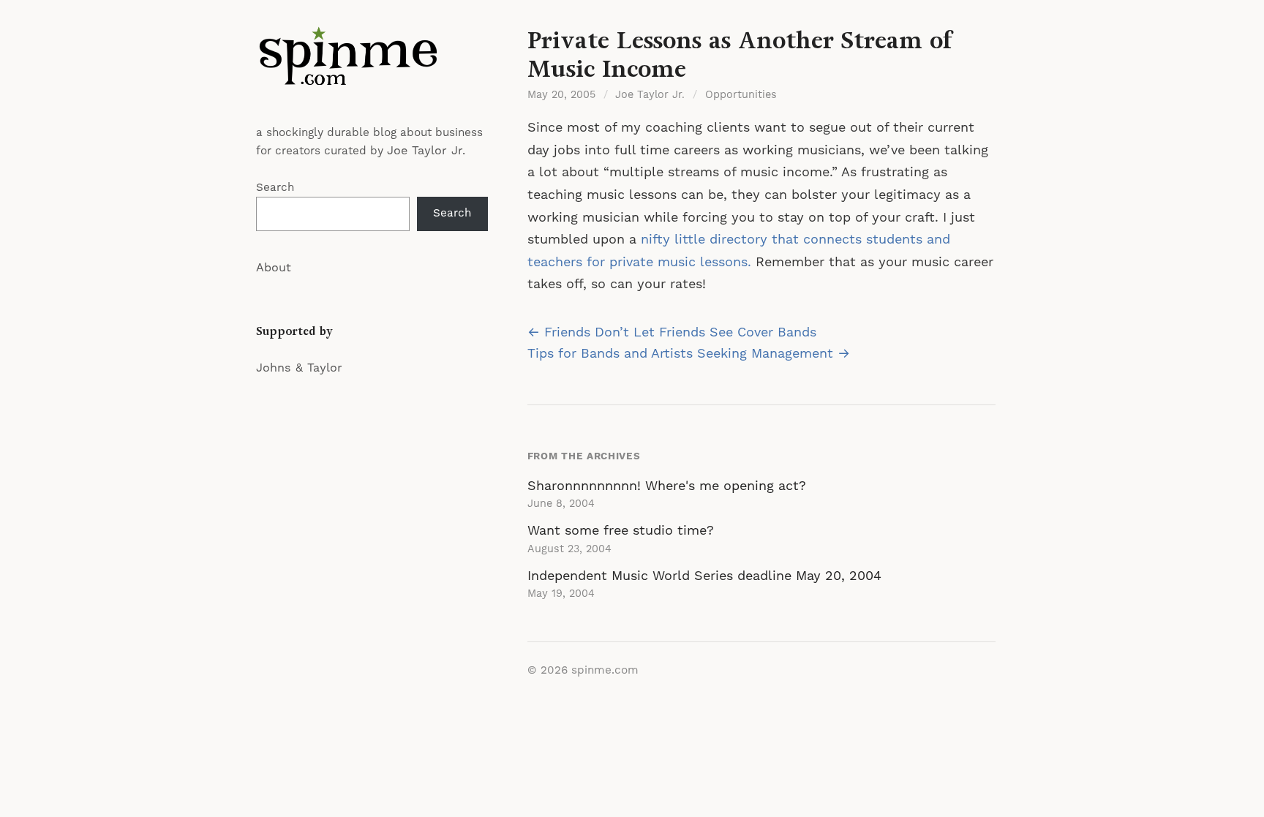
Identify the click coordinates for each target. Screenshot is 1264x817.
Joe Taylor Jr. (426, 150)
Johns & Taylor (299, 368)
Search (275, 188)
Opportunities (741, 95)
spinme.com (605, 670)
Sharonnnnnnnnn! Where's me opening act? (666, 486)
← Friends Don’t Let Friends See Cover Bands (671, 332)
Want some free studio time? (620, 530)
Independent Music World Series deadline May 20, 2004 (704, 576)
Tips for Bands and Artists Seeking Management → (688, 353)
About (273, 267)
